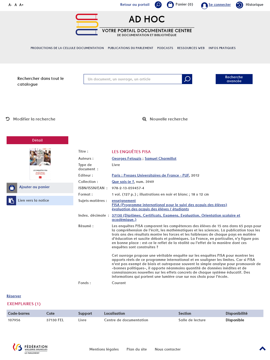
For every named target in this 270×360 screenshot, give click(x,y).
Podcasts (165, 48)
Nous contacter (168, 349)
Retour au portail (135, 4)
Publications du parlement (130, 48)
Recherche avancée (234, 79)
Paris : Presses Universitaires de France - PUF (150, 175)
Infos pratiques (222, 48)
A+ (21, 5)
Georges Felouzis (126, 158)
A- (10, 5)
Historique (254, 4)
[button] (12, 188)
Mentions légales (104, 349)
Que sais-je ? (123, 181)
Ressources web (191, 48)
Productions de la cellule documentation (67, 48)
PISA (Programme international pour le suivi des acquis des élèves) (169, 205)
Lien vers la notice (33, 200)
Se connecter (220, 4)
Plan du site (137, 349)
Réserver (14, 296)
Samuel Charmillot (160, 158)
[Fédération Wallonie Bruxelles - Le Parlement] (30, 348)
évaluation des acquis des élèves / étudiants (150, 209)
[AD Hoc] (87, 24)
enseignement (124, 200)
